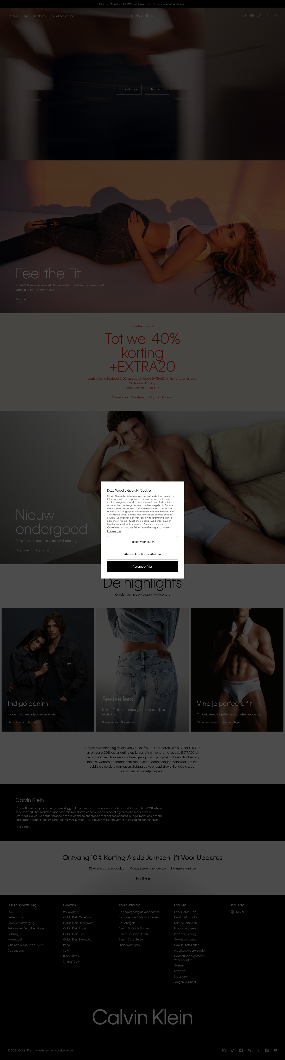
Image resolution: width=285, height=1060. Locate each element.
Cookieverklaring (118, 527)
